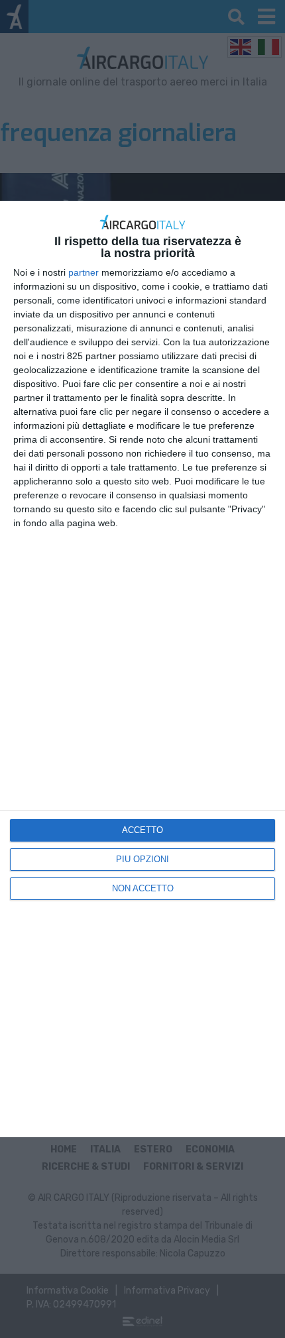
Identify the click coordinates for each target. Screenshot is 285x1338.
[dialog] (142, 669)
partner (83, 272)
